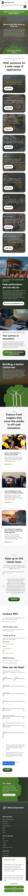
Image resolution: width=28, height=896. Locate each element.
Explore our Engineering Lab (13, 303)
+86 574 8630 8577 (8, 653)
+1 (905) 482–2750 (8, 644)
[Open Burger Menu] (26, 2)
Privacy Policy (16, 593)
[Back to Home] (9, 2)
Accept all (14, 887)
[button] (26, 894)
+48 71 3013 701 (8, 648)
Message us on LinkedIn (9, 621)
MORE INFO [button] (9, 89)
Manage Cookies (14, 883)
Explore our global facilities (10, 662)
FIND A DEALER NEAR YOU (9, 794)
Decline (14, 890)
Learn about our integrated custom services (14, 353)
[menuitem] (8, 819)
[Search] (25, 6)
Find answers (6, 629)
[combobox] (14, 6)
